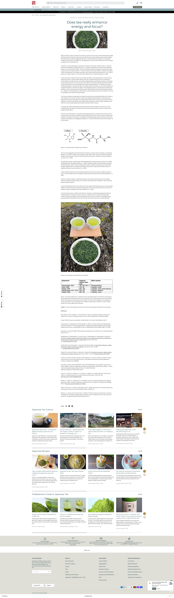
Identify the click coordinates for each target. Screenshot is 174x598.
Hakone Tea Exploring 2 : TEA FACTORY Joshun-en (126, 430)
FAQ (100, 577)
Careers (67, 566)
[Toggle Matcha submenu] (66, 7)
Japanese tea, (74, 17)
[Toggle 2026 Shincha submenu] (40, 7)
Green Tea (55, 7)
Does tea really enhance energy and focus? (48, 15)
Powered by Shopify (43, 593)
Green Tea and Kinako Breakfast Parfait (99, 472)
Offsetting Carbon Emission (71, 574)
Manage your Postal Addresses (106, 574)
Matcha (63, 7)
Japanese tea (126, 542)
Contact (67, 572)
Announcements (103, 580)
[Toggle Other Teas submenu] (74, 7)
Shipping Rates (102, 563)
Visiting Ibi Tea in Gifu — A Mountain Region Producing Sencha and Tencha (44, 431)
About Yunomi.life (69, 561)
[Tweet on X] (66, 406)
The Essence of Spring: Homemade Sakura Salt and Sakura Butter (128, 472)
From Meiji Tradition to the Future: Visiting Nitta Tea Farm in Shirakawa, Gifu (100, 431)
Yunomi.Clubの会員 (37, 9)
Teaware (79, 7)
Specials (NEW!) (46, 7)
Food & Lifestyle (88, 7)
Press (66, 569)
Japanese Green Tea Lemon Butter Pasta (72, 472)
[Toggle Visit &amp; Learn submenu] (101, 7)
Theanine (101, 17)
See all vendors (73, 544)
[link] (171, 596)
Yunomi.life (37, 593)
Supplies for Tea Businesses (135, 577)
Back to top (87, 550)
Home (33, 15)
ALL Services (131, 561)
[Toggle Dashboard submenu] (109, 7)
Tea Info (36, 15)
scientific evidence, (93, 17)
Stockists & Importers (133, 574)
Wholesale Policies (132, 563)
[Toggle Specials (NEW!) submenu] (51, 7)
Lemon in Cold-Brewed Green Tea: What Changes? (71, 515)
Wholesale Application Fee (134, 569)
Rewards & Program (104, 569)
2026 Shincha (35, 7)
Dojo (131, 544)
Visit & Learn (97, 7)
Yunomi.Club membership (87, 12)
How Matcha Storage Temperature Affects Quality (100, 515)
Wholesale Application (133, 566)
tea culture (133, 542)
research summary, (83, 17)
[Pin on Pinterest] (72, 406)
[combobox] (85, 2)
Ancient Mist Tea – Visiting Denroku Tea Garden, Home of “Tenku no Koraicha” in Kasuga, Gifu (72, 431)
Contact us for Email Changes (106, 572)
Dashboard (105, 7)
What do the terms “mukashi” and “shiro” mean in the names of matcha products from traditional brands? (129, 516)
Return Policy (102, 566)
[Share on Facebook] (69, 406)
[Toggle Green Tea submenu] (59, 7)
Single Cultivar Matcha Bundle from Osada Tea (44, 515)
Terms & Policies (103, 561)
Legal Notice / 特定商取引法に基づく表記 (75, 577)
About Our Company (70, 563)
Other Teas (71, 7)
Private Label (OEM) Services (135, 572)
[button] (141, 2)
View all (140, 409)
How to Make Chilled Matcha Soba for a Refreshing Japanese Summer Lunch (45, 473)
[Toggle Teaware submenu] (82, 7)
